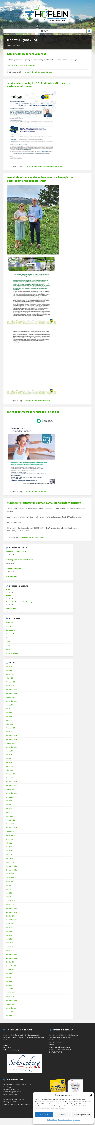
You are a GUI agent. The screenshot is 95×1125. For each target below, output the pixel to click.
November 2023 (11, 785)
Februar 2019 (10, 993)
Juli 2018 (9, 1016)
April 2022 (9, 855)
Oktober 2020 (10, 916)
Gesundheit (42, 491)
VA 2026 (8, 590)
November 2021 (11, 870)
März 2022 (9, 858)
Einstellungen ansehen (82, 1114)
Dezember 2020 (11, 908)
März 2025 (9, 724)
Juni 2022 (9, 847)
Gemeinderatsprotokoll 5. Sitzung (19, 602)
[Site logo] (47, 24)
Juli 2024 (9, 755)
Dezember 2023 (11, 782)
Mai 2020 (9, 935)
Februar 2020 (10, 947)
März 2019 (9, 989)
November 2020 (11, 912)
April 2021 (9, 893)
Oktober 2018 (10, 1004)
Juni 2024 (9, 759)
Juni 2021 (9, 889)
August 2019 (10, 970)
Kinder (50, 72)
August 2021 (10, 881)
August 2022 (10, 839)
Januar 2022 (10, 862)
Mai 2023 (9, 808)
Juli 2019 (9, 973)
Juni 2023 (9, 805)
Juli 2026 (9, 666)
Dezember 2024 (11, 735)
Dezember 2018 (11, 1000)
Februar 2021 (10, 901)
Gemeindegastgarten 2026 (16, 551)
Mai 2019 (9, 981)
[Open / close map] (89, 31)
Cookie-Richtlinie (52, 1120)
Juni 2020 (9, 931)
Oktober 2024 (10, 743)
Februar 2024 (10, 774)
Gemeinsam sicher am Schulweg (26, 54)
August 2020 (10, 924)
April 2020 (9, 939)
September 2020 (11, 920)
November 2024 (11, 739)
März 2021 (9, 897)
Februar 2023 (10, 820)
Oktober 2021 (10, 874)
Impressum (76, 1120)
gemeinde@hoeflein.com (62, 1047)
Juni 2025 (9, 712)
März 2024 (9, 770)
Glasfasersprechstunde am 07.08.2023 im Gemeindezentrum (44, 502)
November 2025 (11, 693)
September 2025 (11, 701)
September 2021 (11, 878)
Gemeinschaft (42, 72)
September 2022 (11, 835)
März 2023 (9, 816)
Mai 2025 (9, 716)
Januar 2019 (10, 996)
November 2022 (11, 828)
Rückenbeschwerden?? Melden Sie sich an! (33, 411)
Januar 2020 (10, 950)
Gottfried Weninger (29, 72)
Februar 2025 (10, 728)
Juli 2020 (9, 927)
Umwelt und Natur (44, 401)
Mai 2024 (9, 762)
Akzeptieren (44, 1114)
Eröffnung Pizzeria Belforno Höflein (19, 560)
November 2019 (11, 958)
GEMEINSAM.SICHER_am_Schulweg (21, 65)
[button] (90, 1095)
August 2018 (10, 1012)
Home (9, 45)
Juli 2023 (9, 801)
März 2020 (9, 943)
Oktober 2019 (10, 962)
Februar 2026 (10, 682)
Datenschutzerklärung (65, 1120)
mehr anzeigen (11, 609)
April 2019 (9, 985)
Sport (8, 649)
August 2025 (10, 705)
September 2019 (11, 966)
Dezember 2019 (11, 954)
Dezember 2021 (11, 866)
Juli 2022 (9, 843)
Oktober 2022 (10, 832)
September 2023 (11, 793)
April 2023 (9, 812)
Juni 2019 (9, 977)
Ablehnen (62, 1114)
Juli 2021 (9, 885)
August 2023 (10, 797)
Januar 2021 (10, 904)
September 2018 (11, 1008)
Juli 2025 (9, 709)
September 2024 (11, 747)
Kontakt (6, 1045)
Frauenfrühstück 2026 (14, 568)
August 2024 (10, 751)
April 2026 (9, 674)
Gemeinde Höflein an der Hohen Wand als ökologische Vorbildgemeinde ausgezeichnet (40, 179)
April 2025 (9, 720)
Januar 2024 (10, 778)
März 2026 (9, 678)
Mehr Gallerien (11, 576)
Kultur (8, 645)
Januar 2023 (10, 824)
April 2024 (9, 766)
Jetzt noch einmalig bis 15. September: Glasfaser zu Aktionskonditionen (38, 84)
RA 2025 (8, 596)
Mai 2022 (9, 851)
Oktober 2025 (10, 697)
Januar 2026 (10, 686)
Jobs (7, 638)
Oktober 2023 (10, 789)
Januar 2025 (10, 732)
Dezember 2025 (11, 689)
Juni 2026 (9, 670)
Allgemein (41, 166)
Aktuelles (16, 45)
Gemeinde (49, 166)
